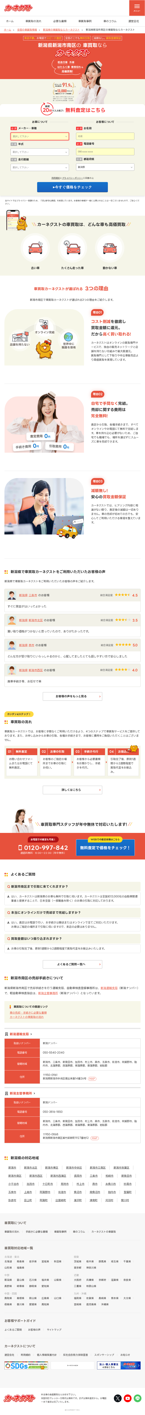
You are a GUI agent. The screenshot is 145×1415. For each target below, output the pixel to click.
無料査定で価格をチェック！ (105, 847)
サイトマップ (54, 1329)
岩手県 (33, 1261)
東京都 (77, 1267)
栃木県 (90, 1261)
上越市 (28, 1192)
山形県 (8, 1267)
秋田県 (57, 1261)
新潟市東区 (51, 1167)
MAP (92, 1079)
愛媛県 (33, 1304)
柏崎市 (110, 1175)
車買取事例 (85, 21)
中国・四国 (10, 1293)
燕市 (31, 645)
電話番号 (89, 143)
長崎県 (102, 1298)
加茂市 (31, 1183)
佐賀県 (90, 1298)
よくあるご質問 (13, 1329)
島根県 (20, 1298)
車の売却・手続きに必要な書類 (28, 1012)
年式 (21, 144)
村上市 (81, 1183)
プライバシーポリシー (72, 178)
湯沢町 (78, 1200)
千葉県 (127, 1261)
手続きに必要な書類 (37, 1231)
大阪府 (77, 1280)
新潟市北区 (36, 620)
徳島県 (8, 1304)
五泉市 (12, 1192)
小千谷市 (13, 1183)
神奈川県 (91, 1267)
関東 (76, 1256)
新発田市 (126, 1175)
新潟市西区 (36, 670)
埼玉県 (114, 1261)
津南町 (94, 1200)
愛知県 (45, 1286)
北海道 (8, 1261)
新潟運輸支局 (109, 988)
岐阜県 (20, 1286)
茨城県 (77, 1261)
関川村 (125, 1200)
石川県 (33, 1280)
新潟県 (23, 595)
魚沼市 (78, 1192)
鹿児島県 (91, 1304)
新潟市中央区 (74, 1167)
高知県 (45, 1304)
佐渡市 (62, 1192)
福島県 (20, 1267)
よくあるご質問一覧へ (71, 964)
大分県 (127, 1298)
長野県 (8, 1286)
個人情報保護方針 (47, 1354)
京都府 (102, 1280)
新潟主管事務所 (48, 993)
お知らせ (125, 1354)
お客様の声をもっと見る (71, 696)
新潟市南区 (15, 1175)
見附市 (65, 1183)
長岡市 (78, 1175)
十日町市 (47, 1183)
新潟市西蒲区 (58, 1175)
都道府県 (89, 159)
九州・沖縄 (80, 1293)
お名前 (88, 128)
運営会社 (133, 21)
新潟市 (12, 1167)
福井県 (45, 1280)
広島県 (45, 1298)
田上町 (28, 1200)
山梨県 (57, 1280)
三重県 (77, 1286)
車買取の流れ (33, 21)
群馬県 (102, 1261)
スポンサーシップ (104, 1354)
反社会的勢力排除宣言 (75, 1354)
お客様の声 (34, 1329)
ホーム (10, 21)
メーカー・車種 (27, 128)
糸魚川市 (110, 1183)
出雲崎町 (61, 1200)
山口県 (57, 1298)
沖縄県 (105, 1304)
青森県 (20, 1261)
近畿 (76, 1275)
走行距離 (23, 159)
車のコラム (110, 21)
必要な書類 (59, 21)
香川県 (20, 1304)
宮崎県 (77, 1304)
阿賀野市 (45, 1192)
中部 (6, 1275)
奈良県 (127, 1280)
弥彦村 (12, 1200)
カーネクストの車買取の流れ (27, 1016)
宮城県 (45, 1261)
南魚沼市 (95, 1192)
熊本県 (114, 1298)
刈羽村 (109, 1200)
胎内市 (112, 1192)
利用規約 (55, 178)
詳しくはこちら (71, 789)
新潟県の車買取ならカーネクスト (61, 29)
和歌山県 (91, 1286)
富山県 (20, 1280)
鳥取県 (8, 1298)
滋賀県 (114, 1280)
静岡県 (33, 1286)
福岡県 (77, 1298)
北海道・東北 (11, 1256)
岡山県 (33, 1298)
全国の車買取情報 (27, 29)
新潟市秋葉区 (121, 1167)
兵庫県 (90, 1280)
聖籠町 (128, 1192)
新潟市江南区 (98, 1167)
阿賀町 (44, 1200)
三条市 (33, 595)
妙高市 (128, 1183)
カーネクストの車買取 (103, 1231)
